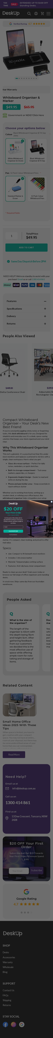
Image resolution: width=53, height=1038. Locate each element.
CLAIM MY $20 (13, 531)
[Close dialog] (51, 501)
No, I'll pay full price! (13, 534)
